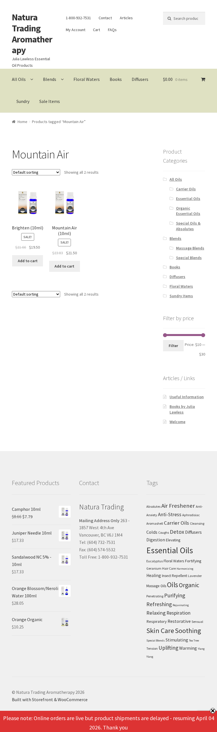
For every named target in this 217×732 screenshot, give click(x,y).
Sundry (22, 101)
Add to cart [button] (28, 260)
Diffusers (140, 79)
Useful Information (187, 396)
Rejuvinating (181, 605)
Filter (173, 345)
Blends (49, 79)
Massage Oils (156, 586)
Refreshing (159, 604)
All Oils (19, 79)
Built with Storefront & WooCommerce (50, 699)
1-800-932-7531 (78, 17)
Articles (126, 17)
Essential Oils (188, 198)
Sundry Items (181, 295)
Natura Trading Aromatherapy (32, 34)
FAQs (112, 29)
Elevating (173, 540)
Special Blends (189, 257)
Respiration (178, 613)
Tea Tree (194, 640)
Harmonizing (185, 568)
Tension (152, 648)
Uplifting (168, 647)
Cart (96, 29)
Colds (151, 532)
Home (22, 121)
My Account (75, 29)
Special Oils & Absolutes (188, 226)
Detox (177, 531)
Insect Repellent (174, 575)
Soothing (188, 630)
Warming (188, 648)
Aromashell (154, 523)
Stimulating (177, 640)
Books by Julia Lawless (182, 409)
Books (116, 79)
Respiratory (156, 621)
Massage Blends (190, 248)
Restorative (179, 621)
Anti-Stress (169, 514)
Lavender (195, 576)
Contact (105, 17)
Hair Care (169, 568)
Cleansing (197, 523)
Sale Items (49, 101)
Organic (189, 585)
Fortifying (193, 560)
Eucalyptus (154, 561)
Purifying (174, 595)
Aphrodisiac (191, 515)
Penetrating (154, 596)
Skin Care (160, 630)
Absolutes (153, 506)
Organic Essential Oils (188, 211)
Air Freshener (178, 505)
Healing (153, 575)
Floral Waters (86, 79)
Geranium (153, 568)
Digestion (155, 539)
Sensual (197, 621)
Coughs (163, 532)
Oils (172, 584)
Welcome (177, 421)
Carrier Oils (186, 188)
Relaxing (156, 613)
